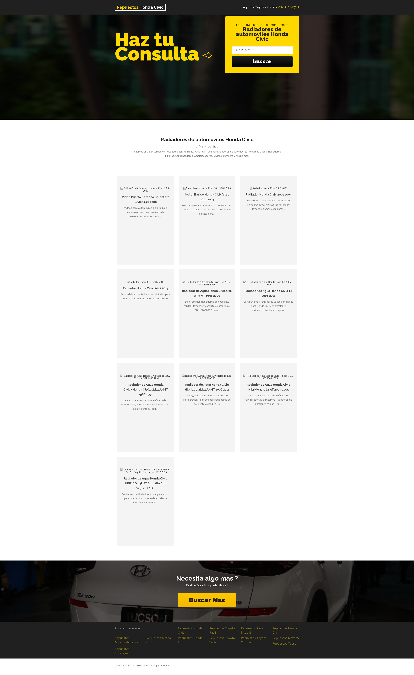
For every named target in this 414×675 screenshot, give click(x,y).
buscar (262, 61)
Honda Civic (140, 7)
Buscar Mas (207, 600)
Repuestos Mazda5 (285, 638)
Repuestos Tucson (285, 643)
